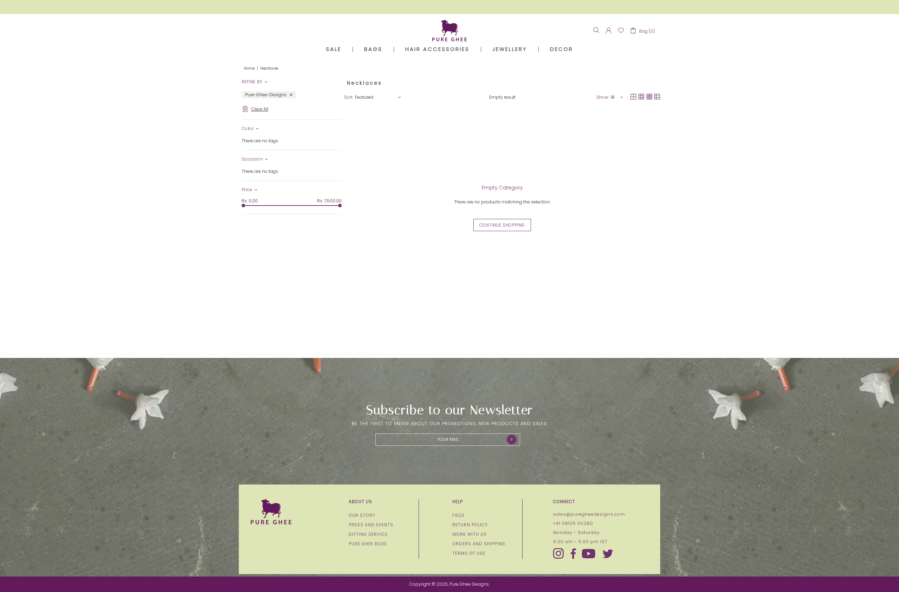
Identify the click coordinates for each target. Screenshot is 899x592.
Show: (602, 97)
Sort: (348, 97)
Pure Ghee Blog (368, 544)
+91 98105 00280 (573, 523)
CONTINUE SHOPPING (502, 225)
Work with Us (469, 534)
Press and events (371, 525)
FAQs (458, 515)
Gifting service (368, 534)
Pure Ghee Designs (449, 30)
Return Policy (470, 525)
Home (249, 68)
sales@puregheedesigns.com (589, 514)
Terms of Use (468, 553)
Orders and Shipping (478, 544)
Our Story (362, 515)
